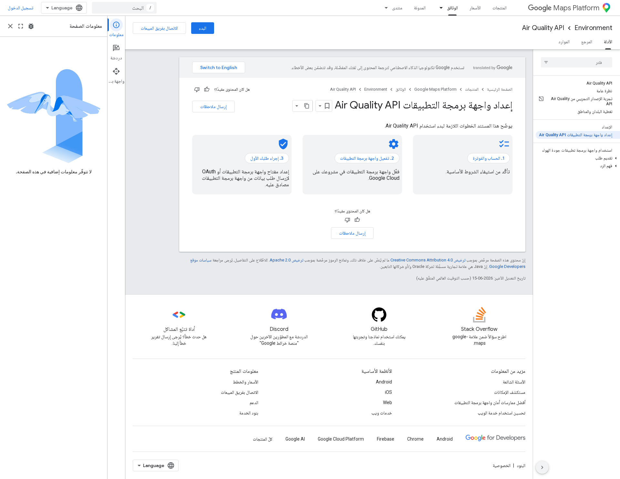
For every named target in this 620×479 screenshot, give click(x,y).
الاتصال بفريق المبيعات (159, 28)
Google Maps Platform (435, 89)
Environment (593, 28)
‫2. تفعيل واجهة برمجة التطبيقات (367, 158)
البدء (202, 28)
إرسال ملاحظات (213, 106)
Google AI (295, 439)
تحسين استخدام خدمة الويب (501, 412)
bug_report (31, 26)
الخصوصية (502, 465)
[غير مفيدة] (197, 89)
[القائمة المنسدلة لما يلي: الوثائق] (439, 7)
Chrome (415, 439)
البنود (521, 465)
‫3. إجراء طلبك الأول (267, 158)
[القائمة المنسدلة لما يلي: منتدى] (384, 7)
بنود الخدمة (248, 412)
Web (387, 402)
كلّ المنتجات (263, 439)
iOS (388, 392)
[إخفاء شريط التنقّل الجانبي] (542, 467)
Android (384, 381)
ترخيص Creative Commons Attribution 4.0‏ (427, 260)
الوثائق (452, 8)
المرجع (586, 42)
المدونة (420, 8)
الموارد (564, 42)
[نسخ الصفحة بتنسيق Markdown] (307, 105)
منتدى (397, 8)
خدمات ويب (381, 412)
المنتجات (499, 8)
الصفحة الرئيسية (499, 89)
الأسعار (475, 8)
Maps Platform (576, 8)
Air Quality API (543, 28)
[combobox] (124, 8)
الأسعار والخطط (245, 381)
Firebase (385, 439)
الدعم (254, 402)
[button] (578, 158)
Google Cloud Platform (341, 439)
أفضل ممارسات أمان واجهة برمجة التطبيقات (489, 402)
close (10, 26)
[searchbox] (576, 62)
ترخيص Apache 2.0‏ (286, 260)
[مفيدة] (207, 89)
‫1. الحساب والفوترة (488, 158)
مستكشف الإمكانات (509, 392)
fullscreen (21, 26)
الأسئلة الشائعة (514, 381)
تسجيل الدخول (20, 7)
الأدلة (608, 42)
